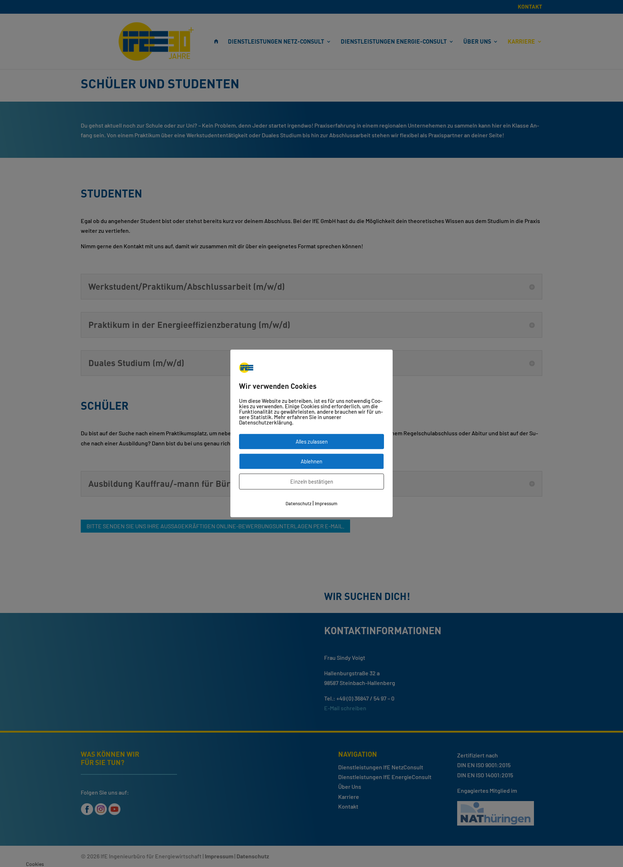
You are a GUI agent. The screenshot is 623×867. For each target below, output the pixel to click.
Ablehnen (311, 461)
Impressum (326, 504)
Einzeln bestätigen (311, 482)
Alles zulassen (312, 442)
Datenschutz (299, 504)
